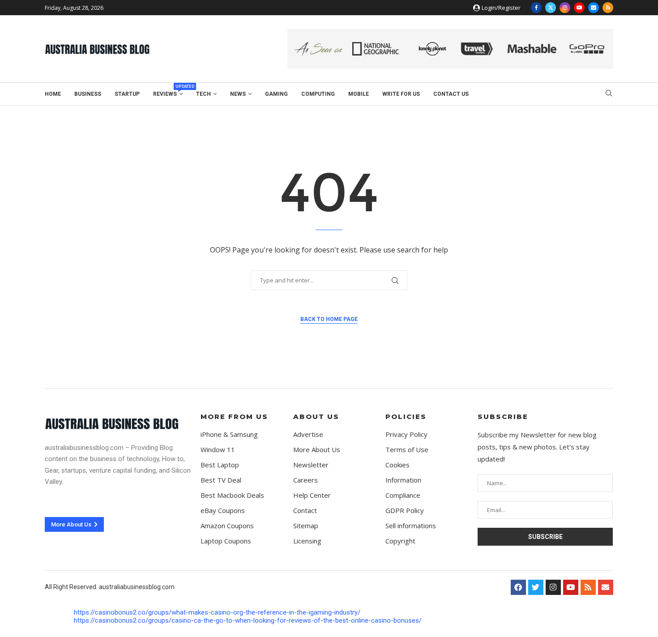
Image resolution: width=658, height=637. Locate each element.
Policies (406, 416)
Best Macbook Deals (232, 495)
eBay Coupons (223, 510)
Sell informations (410, 525)
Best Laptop (220, 465)
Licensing (307, 541)
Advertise (308, 434)
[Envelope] (605, 587)
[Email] (593, 7)
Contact (305, 510)
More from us (234, 416)
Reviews (168, 92)
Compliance (402, 495)
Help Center (312, 495)
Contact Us (451, 94)
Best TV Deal (221, 480)
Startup (127, 94)
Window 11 (218, 449)
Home (53, 94)
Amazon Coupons (227, 525)
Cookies (397, 465)
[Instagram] (565, 7)
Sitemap (305, 525)
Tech (203, 94)
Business (87, 94)
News (238, 94)
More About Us (316, 449)
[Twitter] (550, 7)
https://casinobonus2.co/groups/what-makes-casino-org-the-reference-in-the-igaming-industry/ (217, 612)
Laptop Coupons (226, 541)
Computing (318, 94)
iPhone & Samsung (229, 434)
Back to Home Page (329, 319)
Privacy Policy (406, 434)
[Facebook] (536, 7)
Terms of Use (406, 449)
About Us (316, 416)
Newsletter (311, 465)
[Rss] (607, 7)
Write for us (401, 94)
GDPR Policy (404, 510)
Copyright (400, 541)
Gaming (276, 94)
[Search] (608, 94)
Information (403, 480)
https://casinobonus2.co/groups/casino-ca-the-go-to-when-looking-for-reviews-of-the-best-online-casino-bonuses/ (248, 620)
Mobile (358, 94)
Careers (305, 480)
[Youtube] (579, 7)
